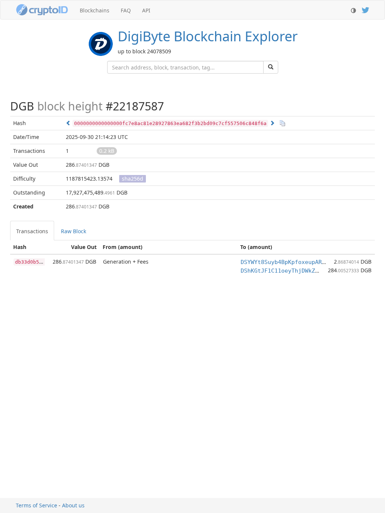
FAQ (126, 10)
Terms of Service (36, 505)
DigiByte (208, 36)
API (146, 10)
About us (73, 505)
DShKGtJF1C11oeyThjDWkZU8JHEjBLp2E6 (298, 270)
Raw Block (73, 231)
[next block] (272, 123)
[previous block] (68, 123)
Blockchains (94, 10)
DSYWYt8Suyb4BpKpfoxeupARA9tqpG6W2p (298, 262)
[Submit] (270, 67)
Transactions (32, 231)
